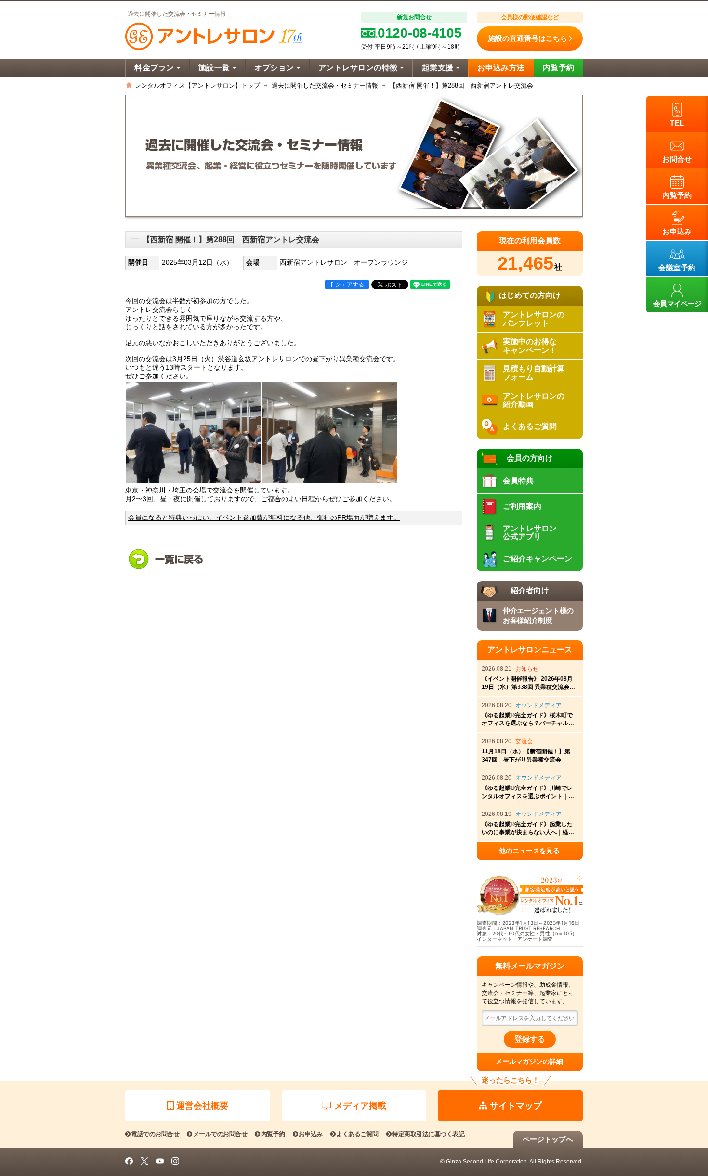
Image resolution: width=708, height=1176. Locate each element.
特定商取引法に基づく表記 (428, 1133)
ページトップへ (548, 1139)
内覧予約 (559, 68)
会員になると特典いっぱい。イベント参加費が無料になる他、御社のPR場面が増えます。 (264, 517)
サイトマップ (516, 1106)
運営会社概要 (202, 1106)
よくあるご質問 (357, 1133)
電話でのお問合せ (155, 1133)
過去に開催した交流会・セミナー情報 (325, 85)
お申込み (311, 1133)
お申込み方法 (501, 68)
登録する (529, 1039)
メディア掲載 (360, 1106)
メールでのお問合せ (220, 1133)
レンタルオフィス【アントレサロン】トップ (197, 85)
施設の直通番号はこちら (527, 38)
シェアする (349, 284)
